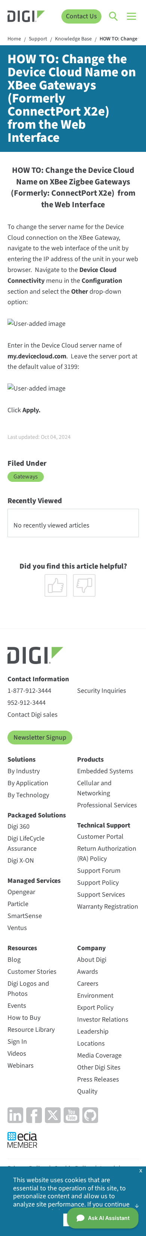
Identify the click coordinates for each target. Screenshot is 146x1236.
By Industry (23, 771)
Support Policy (98, 882)
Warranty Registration (107, 906)
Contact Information (38, 679)
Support (38, 39)
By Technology (28, 795)
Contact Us (81, 16)
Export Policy (95, 1007)
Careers (87, 983)
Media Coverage (99, 1055)
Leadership (93, 1031)
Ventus (17, 928)
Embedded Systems (105, 771)
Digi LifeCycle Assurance (26, 843)
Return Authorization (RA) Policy (106, 853)
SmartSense (24, 916)
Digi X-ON (20, 860)
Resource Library (31, 1029)
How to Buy (23, 1017)
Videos (16, 1053)
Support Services (101, 894)
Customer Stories (32, 971)
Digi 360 (18, 826)
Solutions (21, 759)
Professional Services (107, 805)
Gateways (25, 476)
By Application (27, 783)
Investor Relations (102, 1019)
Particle (17, 904)
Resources (22, 948)
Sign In (17, 1041)
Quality (87, 1091)
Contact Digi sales (32, 714)
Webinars (20, 1065)
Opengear (21, 892)
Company (91, 948)
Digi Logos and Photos (28, 988)
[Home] (26, 17)
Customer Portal (100, 836)
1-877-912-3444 (29, 690)
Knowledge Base (73, 39)
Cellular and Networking (94, 788)
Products (90, 759)
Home (14, 39)
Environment (95, 995)
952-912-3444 (26, 702)
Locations (91, 1043)
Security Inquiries (101, 690)
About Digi (91, 959)
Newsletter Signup (39, 737)
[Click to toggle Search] (114, 16)
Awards (87, 971)
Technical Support (103, 825)
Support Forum (99, 870)
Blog (14, 959)
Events (16, 1005)
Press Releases (98, 1079)
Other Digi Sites (99, 1067)
